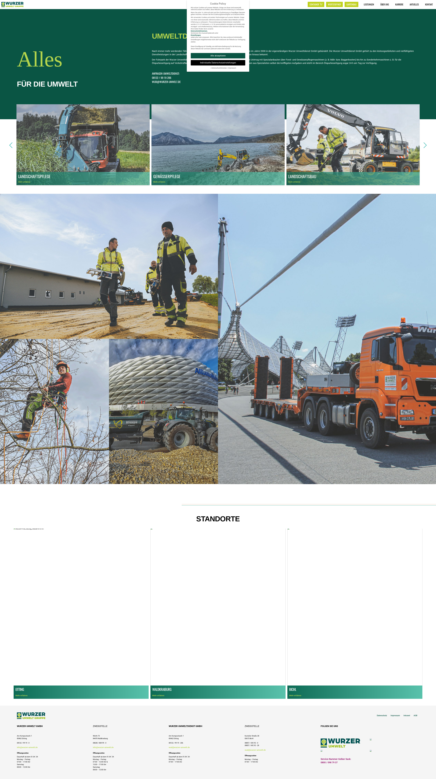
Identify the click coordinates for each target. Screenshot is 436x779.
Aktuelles (414, 4)
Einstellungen (196, 35)
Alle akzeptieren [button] (218, 55)
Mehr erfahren (24, 182)
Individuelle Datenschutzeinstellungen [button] (218, 62)
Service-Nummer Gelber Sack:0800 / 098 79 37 (336, 761)
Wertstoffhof (334, 4)
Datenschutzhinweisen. (199, 31)
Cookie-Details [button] (205, 68)
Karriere (399, 4)
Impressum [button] (232, 68)
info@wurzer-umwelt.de (27, 747)
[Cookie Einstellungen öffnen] (431, 774)
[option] (83, 144)
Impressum (395, 715)
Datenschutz (382, 715)
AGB (415, 715)
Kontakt (429, 4)
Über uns (384, 4)
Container (314, 4)
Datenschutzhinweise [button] (219, 68)
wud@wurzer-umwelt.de (179, 747)
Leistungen (369, 4)
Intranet (407, 715)
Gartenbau (351, 4)
